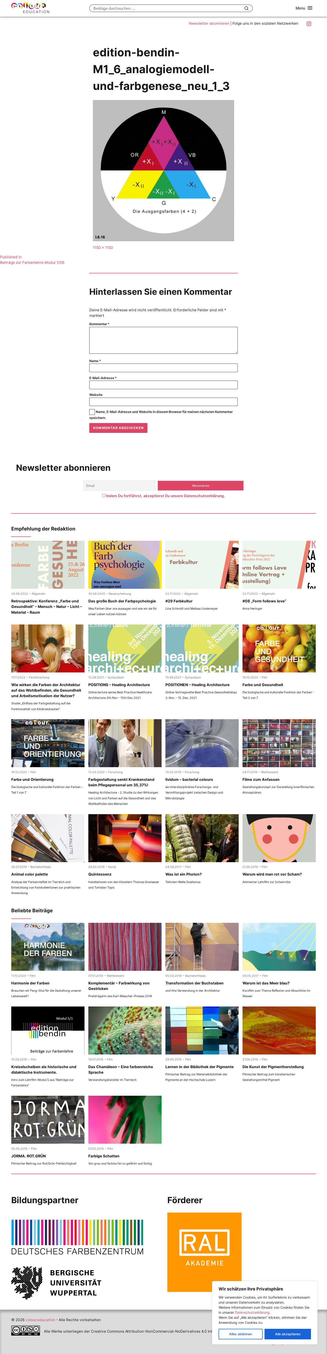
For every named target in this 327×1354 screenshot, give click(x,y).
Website (95, 395)
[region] (264, 1312)
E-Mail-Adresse (103, 378)
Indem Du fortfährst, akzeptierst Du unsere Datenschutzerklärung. (165, 496)
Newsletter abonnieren (209, 23)
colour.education (40, 1320)
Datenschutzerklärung (252, 1312)
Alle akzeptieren (287, 1334)
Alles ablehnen (240, 1334)
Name (95, 361)
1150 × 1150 (103, 247)
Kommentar (99, 324)
